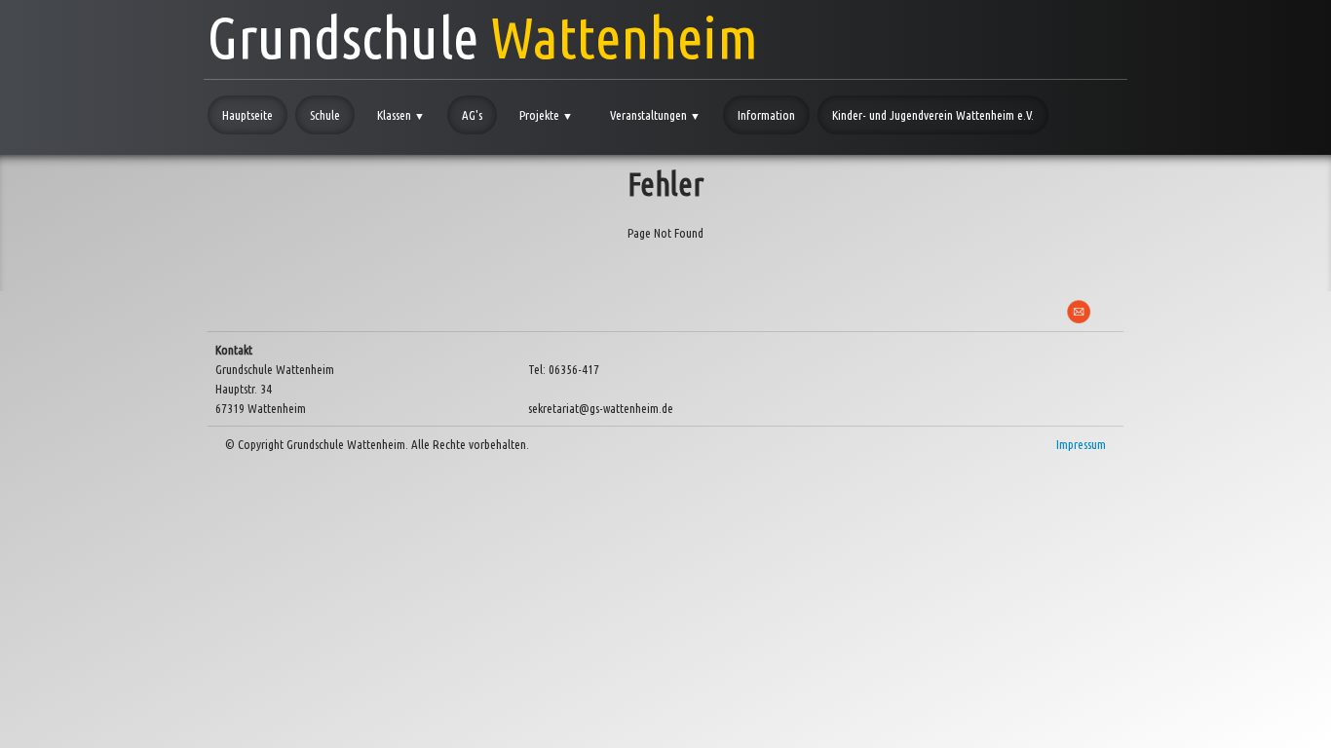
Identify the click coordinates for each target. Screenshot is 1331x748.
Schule (325, 115)
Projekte (546, 115)
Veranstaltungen (655, 115)
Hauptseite (247, 115)
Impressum (1081, 444)
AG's (472, 115)
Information (766, 115)
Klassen (401, 115)
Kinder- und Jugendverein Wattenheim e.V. (933, 115)
